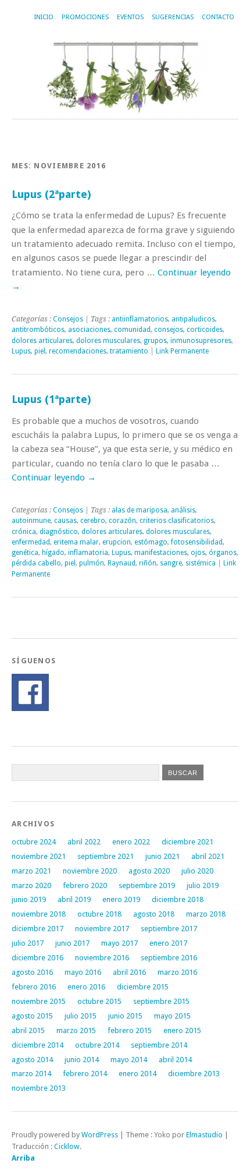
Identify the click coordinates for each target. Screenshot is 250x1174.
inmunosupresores (200, 341)
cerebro (92, 521)
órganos (223, 553)
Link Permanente (182, 351)
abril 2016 (129, 972)
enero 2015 (182, 1030)
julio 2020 (197, 871)
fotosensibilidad (197, 542)
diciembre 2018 (177, 899)
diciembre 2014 (37, 1045)
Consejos (68, 319)
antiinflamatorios (140, 319)
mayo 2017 (119, 943)
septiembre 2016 (169, 957)
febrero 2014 (85, 1073)
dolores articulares (42, 341)
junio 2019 (29, 899)
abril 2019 (74, 899)
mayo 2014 (128, 1059)
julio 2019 (203, 885)
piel (39, 351)
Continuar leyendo (54, 477)
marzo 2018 (206, 914)
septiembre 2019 (147, 885)
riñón (147, 563)
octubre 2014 (97, 1045)
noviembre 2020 (90, 871)
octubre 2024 (34, 841)
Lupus (21, 351)
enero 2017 (168, 943)
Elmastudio (204, 1134)
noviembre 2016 (102, 957)
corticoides (205, 330)
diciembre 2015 (143, 986)
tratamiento (129, 351)
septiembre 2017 (169, 928)
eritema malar (76, 542)
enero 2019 (121, 899)
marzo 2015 (76, 1030)
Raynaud (121, 563)
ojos (198, 553)
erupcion (116, 542)
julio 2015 (81, 1016)
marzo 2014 (31, 1073)
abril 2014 (175, 1059)
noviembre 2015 (39, 1001)
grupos (155, 341)
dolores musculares (108, 341)
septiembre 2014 (159, 1045)
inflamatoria (88, 553)
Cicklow (67, 1146)
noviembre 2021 (39, 856)
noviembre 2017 (102, 928)
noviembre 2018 (39, 914)
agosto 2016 (32, 972)
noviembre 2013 (39, 1088)
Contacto (218, 17)
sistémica (200, 563)
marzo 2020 (31, 885)
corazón (122, 521)
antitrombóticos (38, 330)
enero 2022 (131, 841)
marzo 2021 (31, 871)
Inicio (43, 17)
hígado (53, 553)
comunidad (132, 330)
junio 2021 (162, 856)
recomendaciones (77, 351)
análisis (183, 510)
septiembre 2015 (161, 1001)
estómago (150, 542)
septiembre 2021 (105, 856)
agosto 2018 (153, 914)
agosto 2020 (149, 871)
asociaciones (89, 330)
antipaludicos (193, 319)
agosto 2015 (32, 1016)
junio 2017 (72, 943)
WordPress (99, 1134)
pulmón (91, 563)
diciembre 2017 (37, 928)
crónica (24, 532)
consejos (168, 330)
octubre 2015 (99, 1001)
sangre (171, 563)
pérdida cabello (36, 563)
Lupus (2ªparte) (51, 194)
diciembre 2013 (194, 1073)
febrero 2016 (34, 986)
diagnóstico (59, 532)
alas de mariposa (139, 510)
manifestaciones (160, 553)
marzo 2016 (177, 972)
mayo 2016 (83, 972)
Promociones (85, 17)
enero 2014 (137, 1073)
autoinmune (31, 521)
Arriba (23, 1158)
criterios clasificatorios (177, 521)
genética (25, 553)
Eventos (130, 17)
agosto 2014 (32, 1059)
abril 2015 (28, 1030)
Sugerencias (173, 17)
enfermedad (31, 542)
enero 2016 (86, 986)
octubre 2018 (99, 914)
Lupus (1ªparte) (51, 399)
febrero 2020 (85, 885)
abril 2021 (207, 856)
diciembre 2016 (37, 957)
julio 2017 (28, 943)
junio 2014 (82, 1059)
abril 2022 (84, 841)
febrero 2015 (130, 1030)
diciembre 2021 (187, 841)
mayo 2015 (172, 1016)
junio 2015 (125, 1016)
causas (65, 521)
